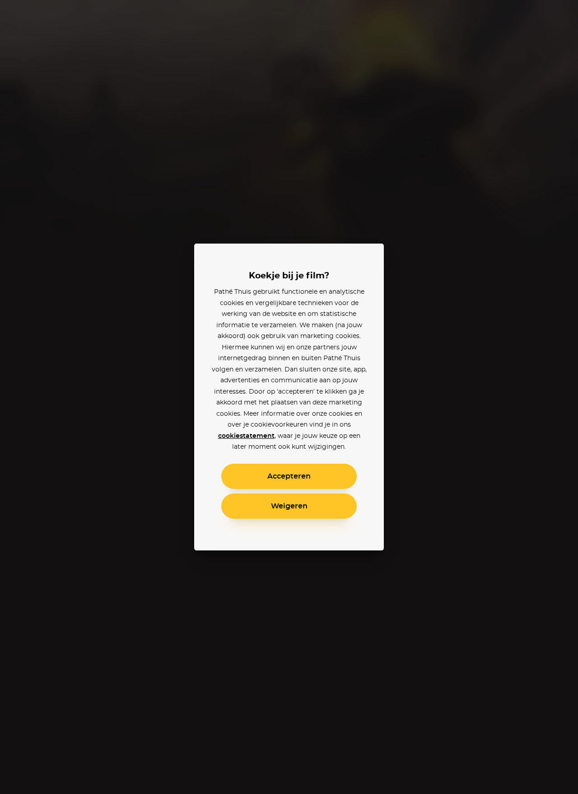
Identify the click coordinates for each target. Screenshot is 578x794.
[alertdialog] (289, 397)
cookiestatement (246, 436)
